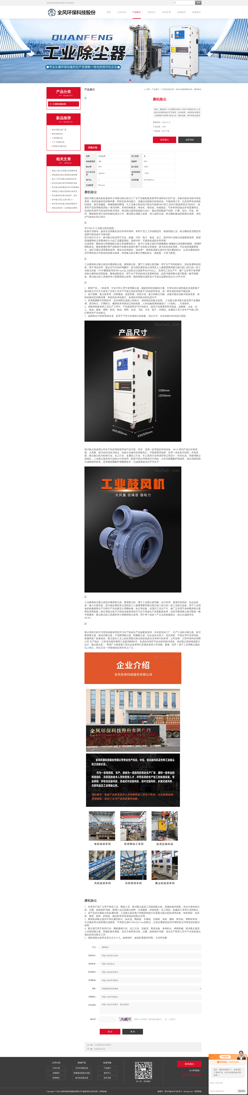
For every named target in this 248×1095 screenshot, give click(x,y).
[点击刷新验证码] (125, 1019)
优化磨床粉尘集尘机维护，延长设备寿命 (68, 195)
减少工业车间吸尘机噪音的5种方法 (66, 179)
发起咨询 (241, 1091)
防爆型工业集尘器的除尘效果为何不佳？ (68, 191)
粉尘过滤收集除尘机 (184, 89)
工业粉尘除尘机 (59, 104)
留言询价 (190, 140)
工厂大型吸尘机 (58, 142)
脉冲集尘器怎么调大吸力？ (63, 200)
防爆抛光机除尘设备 (82, 1073)
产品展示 (137, 12)
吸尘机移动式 (57, 134)
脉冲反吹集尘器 (81, 1078)
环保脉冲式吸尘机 (59, 146)
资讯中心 (152, 12)
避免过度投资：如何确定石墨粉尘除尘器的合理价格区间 (74, 208)
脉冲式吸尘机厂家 (59, 130)
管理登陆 (198, 1091)
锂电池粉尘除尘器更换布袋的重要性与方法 (69, 175)
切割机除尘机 (99, 1049)
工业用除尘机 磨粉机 (102, 1045)
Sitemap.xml (188, 1091)
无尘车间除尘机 (81, 1068)
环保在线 (103, 1091)
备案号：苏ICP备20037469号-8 (170, 1091)
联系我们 (196, 12)
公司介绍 (122, 12)
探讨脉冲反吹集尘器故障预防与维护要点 (68, 204)
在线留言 (181, 12)
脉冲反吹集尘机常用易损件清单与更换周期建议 (71, 183)
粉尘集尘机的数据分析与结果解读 (65, 187)
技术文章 (166, 12)
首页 (109, 12)
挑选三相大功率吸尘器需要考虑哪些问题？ (69, 171)
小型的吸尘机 (57, 138)
